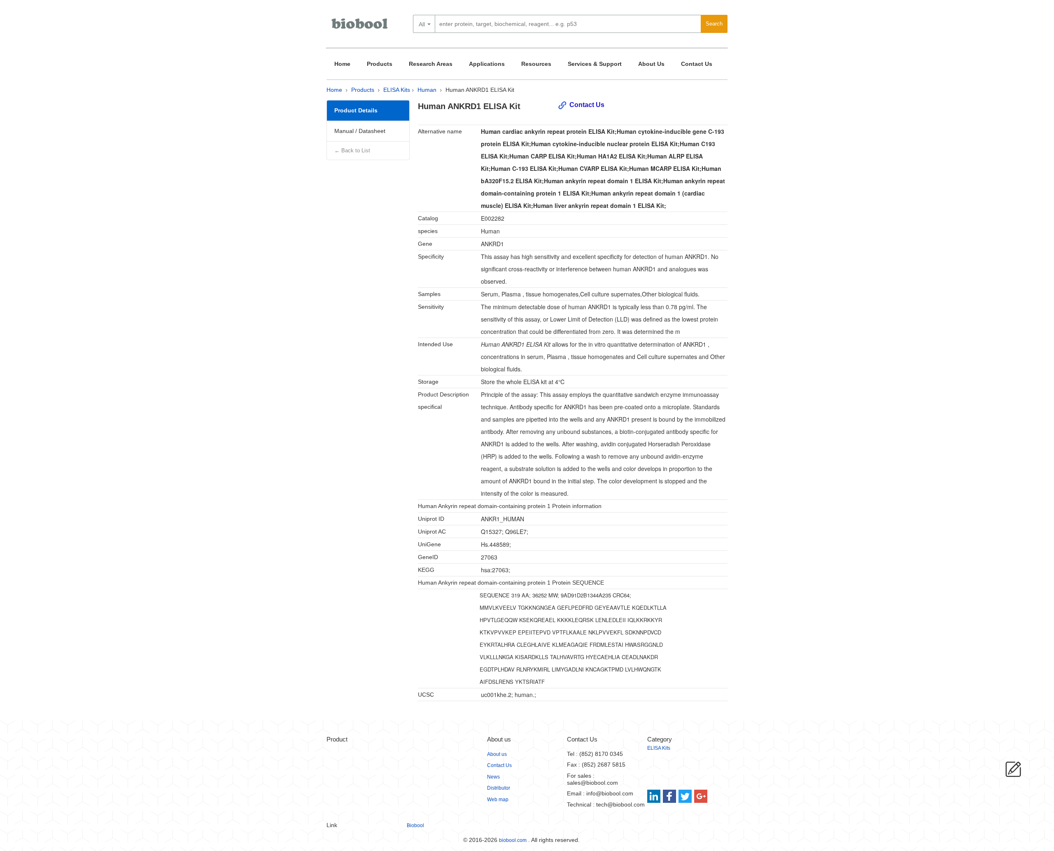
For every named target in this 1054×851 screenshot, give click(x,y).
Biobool (415, 825)
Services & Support (595, 64)
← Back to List (352, 150)
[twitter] (685, 796)
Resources (536, 64)
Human (426, 89)
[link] (654, 796)
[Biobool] (360, 26)
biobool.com (513, 840)
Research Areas (430, 64)
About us (497, 754)
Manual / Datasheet (359, 131)
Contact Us (696, 64)
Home (342, 64)
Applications (487, 64)
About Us (651, 64)
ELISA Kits (396, 89)
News (493, 777)
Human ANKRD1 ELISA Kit (479, 89)
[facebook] (670, 796)
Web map (497, 799)
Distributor (498, 788)
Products (379, 64)
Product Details (356, 110)
